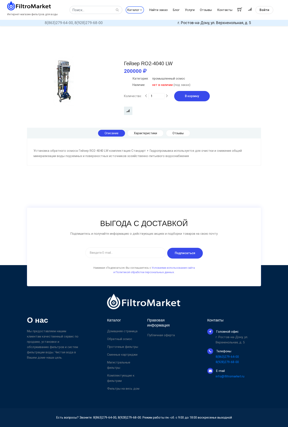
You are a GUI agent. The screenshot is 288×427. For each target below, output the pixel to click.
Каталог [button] (133, 10)
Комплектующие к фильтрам (121, 378)
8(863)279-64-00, (59, 23)
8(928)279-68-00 (88, 23)
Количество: (133, 96)
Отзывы (206, 10)
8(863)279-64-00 (227, 357)
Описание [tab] (111, 133)
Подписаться (185, 253)
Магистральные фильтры (118, 365)
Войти (264, 10)
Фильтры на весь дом (123, 388)
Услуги (190, 10)
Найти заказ (158, 10)
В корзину (192, 96)
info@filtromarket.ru (230, 376)
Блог (176, 10)
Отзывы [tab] (178, 133)
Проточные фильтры (122, 347)
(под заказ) (161, 85)
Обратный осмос (119, 339)
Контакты (224, 10)
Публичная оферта (161, 335)
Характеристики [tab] (145, 133)
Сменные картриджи (122, 355)
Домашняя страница (122, 331)
